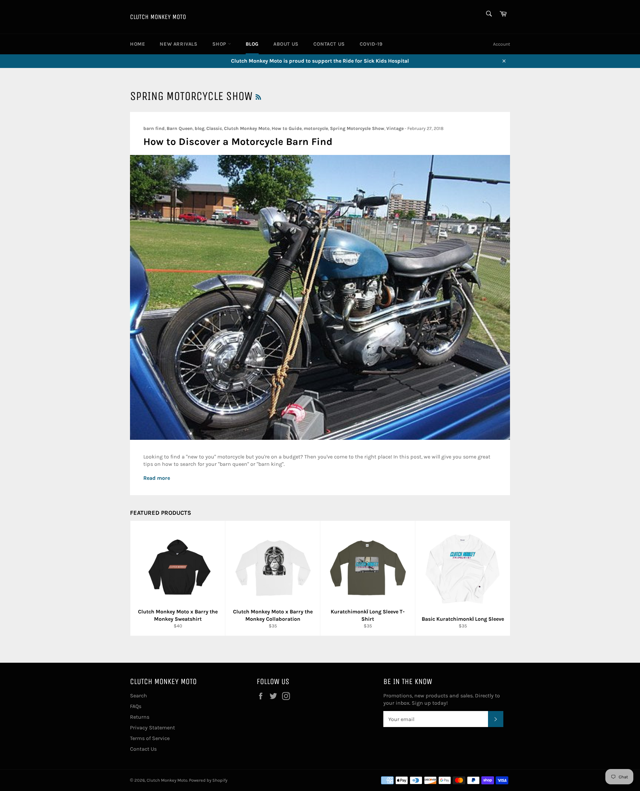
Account (501, 44)
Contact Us (329, 44)
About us (286, 44)
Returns (139, 717)
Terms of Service (150, 738)
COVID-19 (371, 44)
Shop (220, 44)
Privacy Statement (152, 727)
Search (138, 695)
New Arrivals (178, 44)
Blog (252, 44)
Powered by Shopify (208, 780)
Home (137, 44)
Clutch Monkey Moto (158, 17)
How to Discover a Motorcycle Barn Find (237, 142)
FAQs (135, 706)
